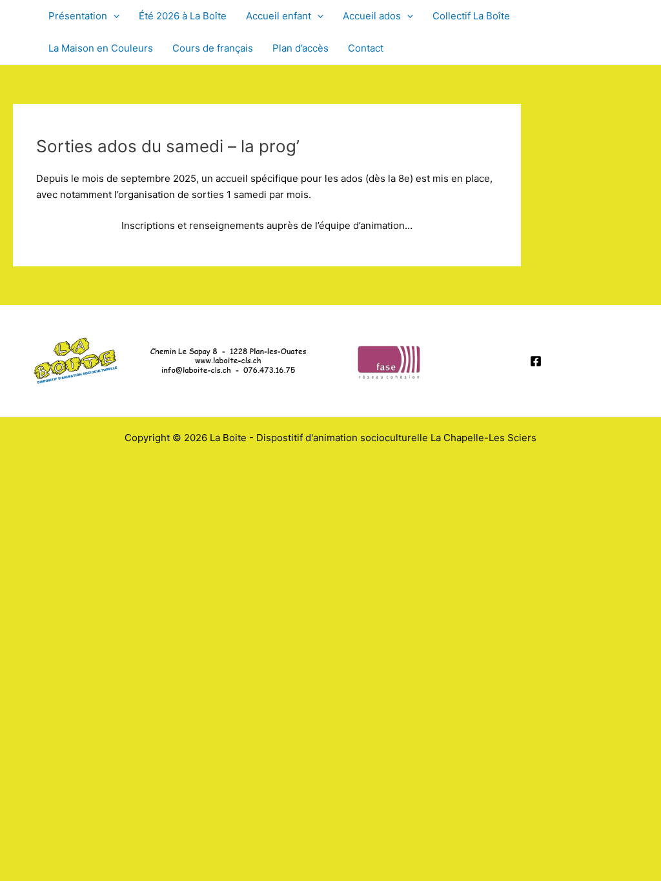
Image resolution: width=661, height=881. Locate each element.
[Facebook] (536, 361)
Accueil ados (372, 16)
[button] (113, 16)
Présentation (77, 16)
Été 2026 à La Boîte (183, 16)
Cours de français (212, 48)
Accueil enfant (278, 16)
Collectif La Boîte (471, 16)
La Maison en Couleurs (100, 48)
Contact (365, 48)
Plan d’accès (300, 48)
